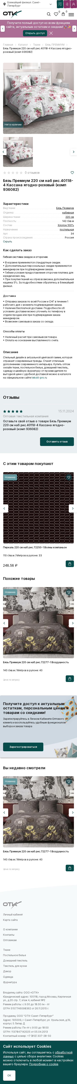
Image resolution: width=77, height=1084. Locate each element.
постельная (67, 229)
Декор (7, 971)
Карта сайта (10, 919)
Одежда (8, 976)
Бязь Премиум (65, 208)
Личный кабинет (13, 914)
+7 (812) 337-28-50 (39, 1035)
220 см (70, 216)
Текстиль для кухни (15, 965)
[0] (56, 14)
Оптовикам (10, 940)
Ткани (6, 949)
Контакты (8, 934)
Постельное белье (14, 955)
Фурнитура (10, 982)
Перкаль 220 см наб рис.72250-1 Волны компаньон (35, 547)
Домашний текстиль (15, 960)
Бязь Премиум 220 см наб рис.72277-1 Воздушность (36, 662)
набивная (68, 212)
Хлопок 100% (66, 225)
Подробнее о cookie (43, 1064)
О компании (10, 929)
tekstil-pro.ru (39, 377)
